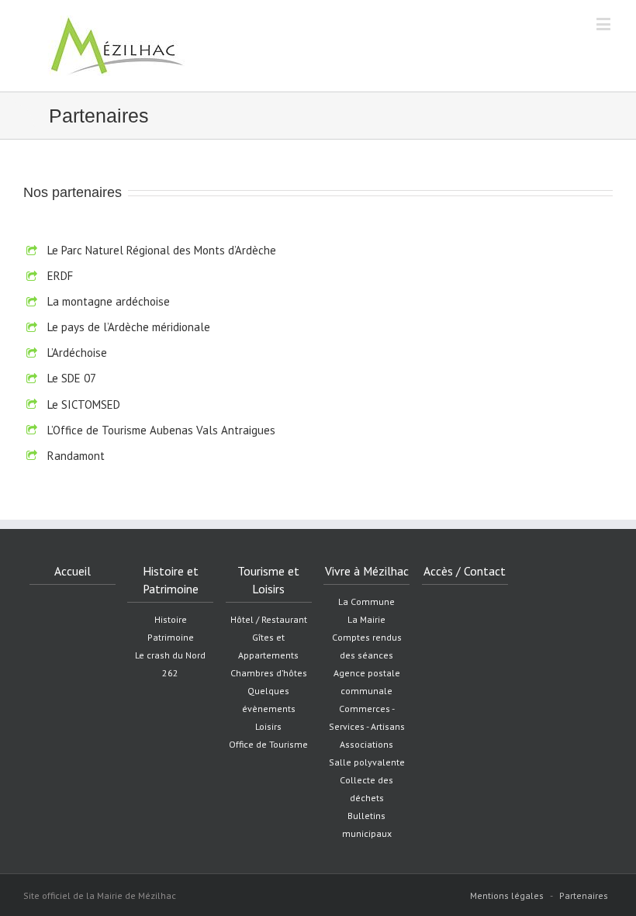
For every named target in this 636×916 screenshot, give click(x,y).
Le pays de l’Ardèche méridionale (128, 327)
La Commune (366, 601)
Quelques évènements (269, 699)
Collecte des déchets (366, 789)
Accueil (72, 571)
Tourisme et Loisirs (268, 579)
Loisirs (268, 726)
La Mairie (366, 619)
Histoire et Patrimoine (171, 579)
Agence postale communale (367, 682)
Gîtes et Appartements (268, 646)
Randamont (76, 455)
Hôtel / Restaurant (268, 619)
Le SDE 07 (71, 378)
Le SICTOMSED (83, 404)
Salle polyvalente (367, 762)
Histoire (170, 619)
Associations (366, 744)
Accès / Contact (464, 571)
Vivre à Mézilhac (367, 571)
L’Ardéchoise (77, 352)
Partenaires (583, 895)
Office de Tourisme (268, 744)
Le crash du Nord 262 (170, 664)
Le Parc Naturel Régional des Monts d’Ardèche (161, 250)
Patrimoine (170, 637)
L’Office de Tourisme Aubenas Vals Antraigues (161, 430)
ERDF (60, 275)
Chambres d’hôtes (268, 673)
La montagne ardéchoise (108, 301)
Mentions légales (507, 895)
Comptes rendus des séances (367, 646)
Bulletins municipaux (367, 824)
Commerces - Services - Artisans (367, 717)
